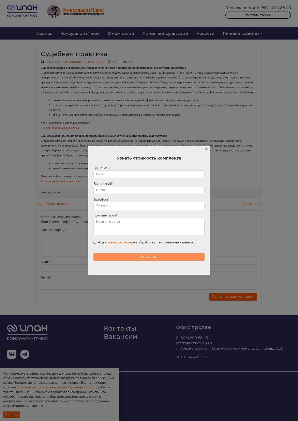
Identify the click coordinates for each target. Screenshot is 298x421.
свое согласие (120, 242)
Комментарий (105, 215)
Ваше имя (102, 168)
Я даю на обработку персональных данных (146, 242)
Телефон (101, 199)
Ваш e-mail (103, 184)
